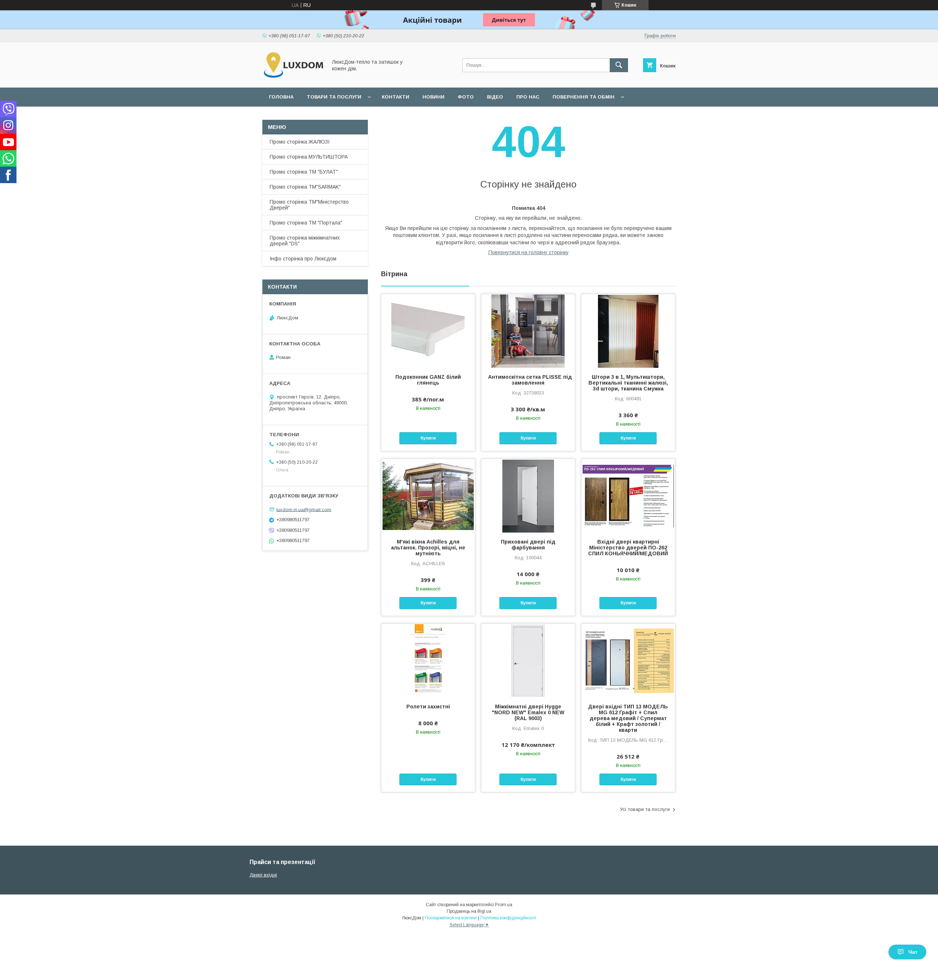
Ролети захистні (428, 706)
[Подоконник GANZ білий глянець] (428, 330)
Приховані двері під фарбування (528, 545)
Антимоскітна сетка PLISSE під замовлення (528, 380)
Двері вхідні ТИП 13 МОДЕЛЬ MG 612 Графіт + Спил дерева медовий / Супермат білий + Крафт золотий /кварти (628, 718)
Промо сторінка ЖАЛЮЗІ (299, 142)
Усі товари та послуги (645, 809)
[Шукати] (619, 65)
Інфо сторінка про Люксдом (303, 259)
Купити (428, 438)
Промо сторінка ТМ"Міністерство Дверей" (309, 205)
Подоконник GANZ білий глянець (428, 380)
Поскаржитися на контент (451, 917)
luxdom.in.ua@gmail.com (303, 509)
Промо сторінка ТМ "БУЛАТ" (304, 172)
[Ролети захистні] (428, 660)
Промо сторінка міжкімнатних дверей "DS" (305, 241)
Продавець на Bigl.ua (469, 911)
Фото (466, 97)
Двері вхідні (263, 875)
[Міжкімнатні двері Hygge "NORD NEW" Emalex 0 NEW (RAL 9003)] (528, 660)
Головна (281, 97)
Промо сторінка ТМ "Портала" (306, 223)
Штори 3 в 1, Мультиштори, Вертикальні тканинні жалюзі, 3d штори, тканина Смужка (628, 383)
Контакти (395, 97)
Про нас (527, 97)
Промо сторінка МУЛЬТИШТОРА (309, 157)
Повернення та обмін (583, 97)
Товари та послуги (334, 97)
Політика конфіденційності (508, 917)
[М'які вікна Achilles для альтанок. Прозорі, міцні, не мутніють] (428, 495)
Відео (495, 97)
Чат (912, 952)
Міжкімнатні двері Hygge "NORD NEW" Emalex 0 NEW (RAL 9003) (528, 712)
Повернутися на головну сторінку (528, 252)
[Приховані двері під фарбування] (528, 495)
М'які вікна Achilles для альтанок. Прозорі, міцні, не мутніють (428, 547)
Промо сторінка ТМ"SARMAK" (305, 187)
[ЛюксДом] (292, 78)
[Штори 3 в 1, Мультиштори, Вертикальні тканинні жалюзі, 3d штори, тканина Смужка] (628, 330)
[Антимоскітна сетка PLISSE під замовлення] (528, 330)
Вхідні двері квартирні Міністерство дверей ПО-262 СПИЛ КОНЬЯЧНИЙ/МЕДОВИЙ (628, 547)
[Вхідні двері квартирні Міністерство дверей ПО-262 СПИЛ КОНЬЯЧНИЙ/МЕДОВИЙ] (628, 495)
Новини (433, 97)
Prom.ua (503, 904)
